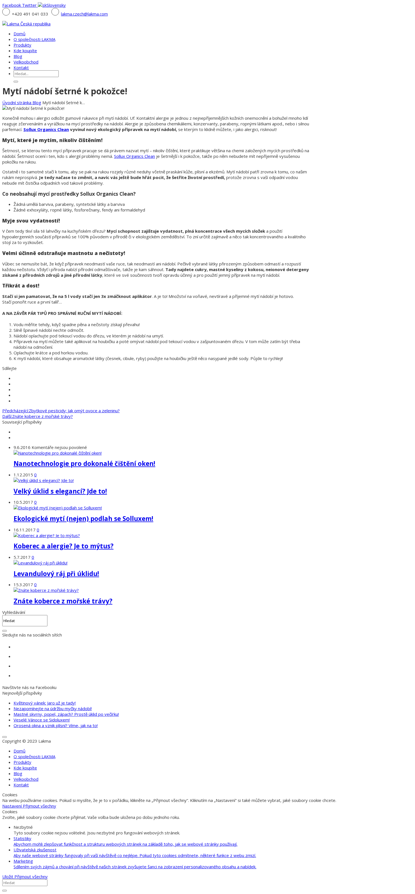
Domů (19, 751)
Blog (36, 102)
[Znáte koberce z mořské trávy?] (46, 590)
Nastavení (12, 806)
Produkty (22, 762)
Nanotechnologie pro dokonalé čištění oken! (84, 463)
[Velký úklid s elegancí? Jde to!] (44, 480)
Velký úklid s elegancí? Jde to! (60, 491)
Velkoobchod (26, 779)
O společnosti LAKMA (34, 756)
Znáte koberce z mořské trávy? (63, 601)
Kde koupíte (25, 768)
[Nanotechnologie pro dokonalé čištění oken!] (58, 453)
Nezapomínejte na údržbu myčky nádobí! (53, 708)
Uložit (8, 876)
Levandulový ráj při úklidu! (56, 573)
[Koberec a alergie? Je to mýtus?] (47, 535)
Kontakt (21, 785)
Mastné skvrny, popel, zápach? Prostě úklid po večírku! (66, 714)
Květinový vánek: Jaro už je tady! (45, 703)
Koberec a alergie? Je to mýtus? (63, 546)
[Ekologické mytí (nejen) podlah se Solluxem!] (58, 508)
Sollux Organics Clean (46, 129)
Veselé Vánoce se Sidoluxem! (42, 720)
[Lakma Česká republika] (26, 24)
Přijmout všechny (39, 806)
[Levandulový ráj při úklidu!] (40, 563)
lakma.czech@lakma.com (84, 14)
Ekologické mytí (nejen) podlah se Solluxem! (83, 518)
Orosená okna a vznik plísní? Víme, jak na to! (56, 725)
